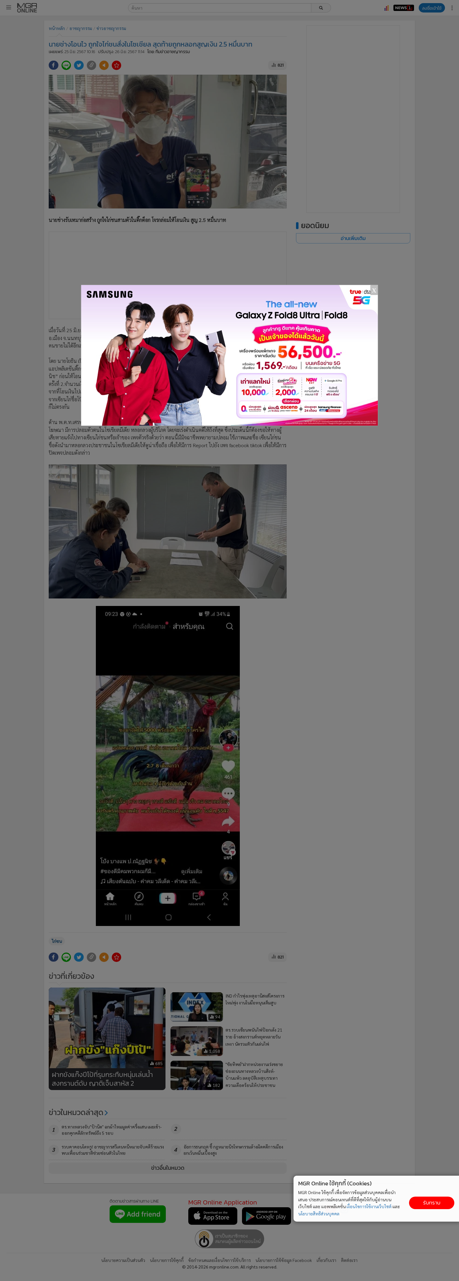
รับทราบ (431, 1203)
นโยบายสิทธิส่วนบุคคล (318, 1213)
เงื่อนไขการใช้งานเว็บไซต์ (369, 1206)
